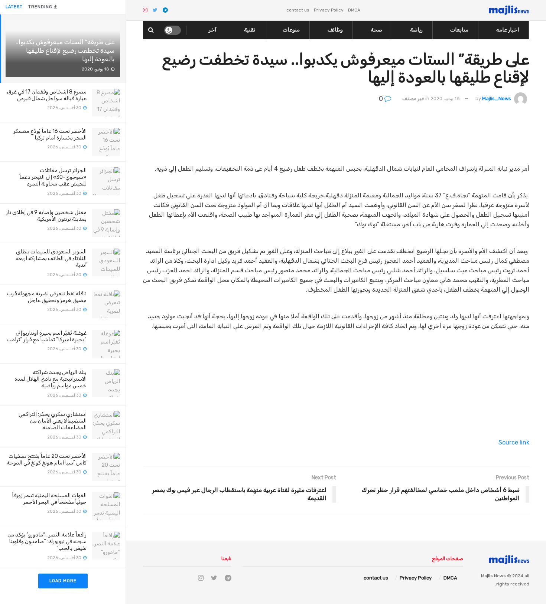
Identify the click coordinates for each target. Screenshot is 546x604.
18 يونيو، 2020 (445, 98)
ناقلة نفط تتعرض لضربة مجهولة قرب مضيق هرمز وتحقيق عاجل (47, 296)
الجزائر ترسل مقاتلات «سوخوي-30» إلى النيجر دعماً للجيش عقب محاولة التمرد (53, 177)
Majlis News (493, 575)
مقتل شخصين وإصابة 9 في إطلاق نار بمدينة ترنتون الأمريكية (46, 215)
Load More (63, 580)
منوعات (291, 30)
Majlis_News (496, 98)
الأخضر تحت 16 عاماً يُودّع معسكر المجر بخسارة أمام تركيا (50, 134)
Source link (513, 442)
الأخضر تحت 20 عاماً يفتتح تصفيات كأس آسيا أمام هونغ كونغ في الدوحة (47, 459)
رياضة (416, 30)
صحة (376, 30)
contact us (297, 10)
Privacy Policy (329, 10)
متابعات (459, 30)
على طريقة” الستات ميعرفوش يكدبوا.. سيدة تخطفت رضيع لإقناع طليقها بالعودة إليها (65, 50)
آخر (213, 30)
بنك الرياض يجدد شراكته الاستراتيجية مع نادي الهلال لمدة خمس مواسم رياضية (50, 379)
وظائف (335, 30)
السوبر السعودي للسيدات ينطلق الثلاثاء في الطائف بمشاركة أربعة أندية (51, 258)
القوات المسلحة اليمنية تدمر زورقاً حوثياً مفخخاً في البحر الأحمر (49, 498)
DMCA (354, 10)
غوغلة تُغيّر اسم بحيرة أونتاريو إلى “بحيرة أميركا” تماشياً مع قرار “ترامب (47, 336)
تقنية (249, 30)
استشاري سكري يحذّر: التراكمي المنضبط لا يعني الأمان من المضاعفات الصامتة (53, 421)
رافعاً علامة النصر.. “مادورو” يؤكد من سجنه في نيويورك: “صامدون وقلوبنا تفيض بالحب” (47, 541)
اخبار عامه (507, 30)
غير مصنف (413, 98)
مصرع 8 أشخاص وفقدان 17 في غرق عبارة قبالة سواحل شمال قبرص (47, 95)
